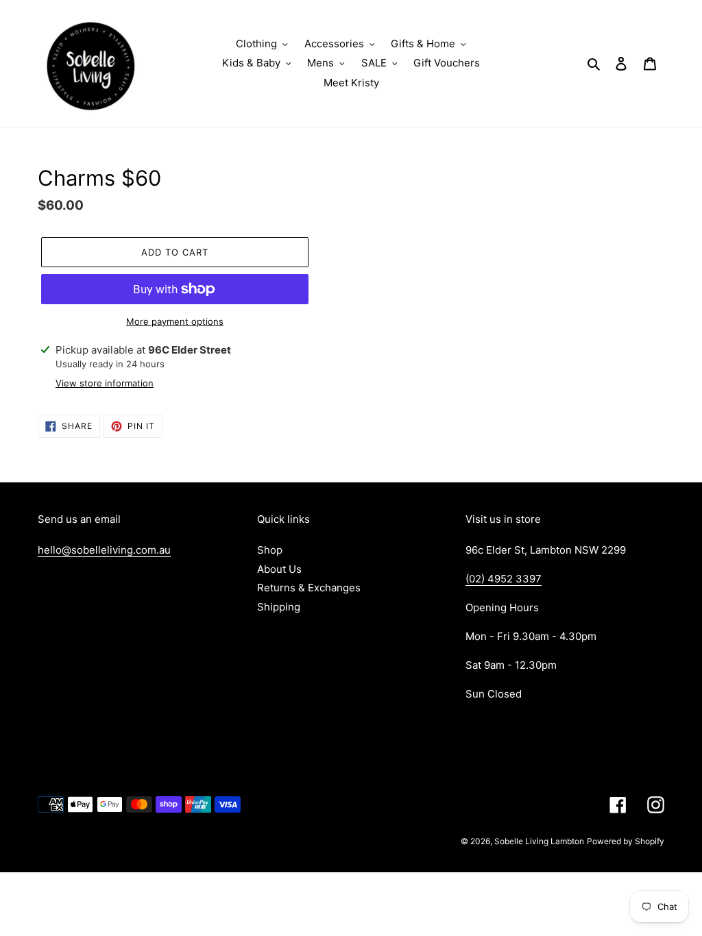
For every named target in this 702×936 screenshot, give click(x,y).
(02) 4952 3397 (503, 578)
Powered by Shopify (625, 841)
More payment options (174, 321)
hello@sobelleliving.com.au (104, 549)
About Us (279, 569)
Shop (269, 549)
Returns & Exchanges (309, 587)
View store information (105, 383)
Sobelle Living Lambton (539, 841)
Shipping (278, 606)
